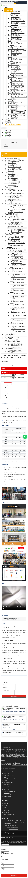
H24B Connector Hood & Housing (17, 297)
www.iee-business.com (19, 765)
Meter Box (14, 118)
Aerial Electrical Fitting (11, 158)
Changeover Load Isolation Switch (17, 210)
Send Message (14, 696)
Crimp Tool (6, 789)
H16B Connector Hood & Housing (17, 294)
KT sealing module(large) (14, 347)
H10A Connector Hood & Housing (17, 280)
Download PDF (5, 372)
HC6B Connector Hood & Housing (17, 324)
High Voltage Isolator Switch (16, 60)
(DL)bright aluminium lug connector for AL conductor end (14, 728)
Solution (5, 808)
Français (8, 132)
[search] (15, 3)
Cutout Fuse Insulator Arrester (13, 193)
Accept (2, 844)
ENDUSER (6, 810)
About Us (6, 803)
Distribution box (9, 348)
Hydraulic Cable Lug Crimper (16, 44)
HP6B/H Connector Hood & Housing (18, 310)
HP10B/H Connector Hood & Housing (18, 313)
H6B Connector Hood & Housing (17, 288)
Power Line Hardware (11, 182)
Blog (5, 807)
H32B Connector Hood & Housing (17, 299)
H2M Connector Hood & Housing (17, 307)
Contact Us (6, 812)
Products (6, 805)
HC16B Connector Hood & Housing (17, 329)
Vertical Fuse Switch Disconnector (16, 63)
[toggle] (6, 5)
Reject (7, 844)
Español (8, 135)
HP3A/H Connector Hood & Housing (18, 277)
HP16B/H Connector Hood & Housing (18, 316)
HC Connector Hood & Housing (16, 321)
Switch (7, 201)
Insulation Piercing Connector (15, 13)
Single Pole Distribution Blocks (17, 79)
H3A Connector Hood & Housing (16, 272)
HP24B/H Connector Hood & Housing (18, 318)
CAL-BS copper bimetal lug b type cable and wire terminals (14, 720)
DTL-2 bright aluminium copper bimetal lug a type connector (14, 712)
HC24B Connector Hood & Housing (17, 332)
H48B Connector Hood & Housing (17, 302)
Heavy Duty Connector (13, 125)
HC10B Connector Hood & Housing (17, 327)
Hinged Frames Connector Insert (17, 266)
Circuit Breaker (12, 217)
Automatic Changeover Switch (16, 206)
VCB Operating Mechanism (14, 71)
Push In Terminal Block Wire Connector (18, 91)
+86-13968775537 (15, 1)
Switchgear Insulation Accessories (16, 73)
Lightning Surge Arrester (14, 199)
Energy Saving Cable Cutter (16, 47)
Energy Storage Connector (10, 791)
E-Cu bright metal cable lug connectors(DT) (14, 734)
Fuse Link (14, 55)
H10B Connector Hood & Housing (17, 291)
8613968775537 (5, 851)
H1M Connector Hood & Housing (17, 305)
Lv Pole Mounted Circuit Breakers (17, 220)
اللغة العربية (9, 136)
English (4, 128)
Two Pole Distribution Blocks (16, 81)
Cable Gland (8, 338)
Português (9, 134)
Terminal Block (9, 234)
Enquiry (3, 368)
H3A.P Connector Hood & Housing (17, 275)
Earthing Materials (16, 39)
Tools (6, 187)
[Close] (1, 862)
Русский (8, 131)
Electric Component (10, 214)
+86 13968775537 (12, 825)
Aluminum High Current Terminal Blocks (17, 88)
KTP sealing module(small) (14, 108)
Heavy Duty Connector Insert (16, 95)
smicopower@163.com (5, 1)
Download (24, 619)
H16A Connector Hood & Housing (17, 283)
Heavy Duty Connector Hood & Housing (18, 97)
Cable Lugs (8, 172)
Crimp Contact (7, 787)
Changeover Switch (13, 203)
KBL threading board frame (18, 106)
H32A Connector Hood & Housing (17, 286)
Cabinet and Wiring (10, 340)
